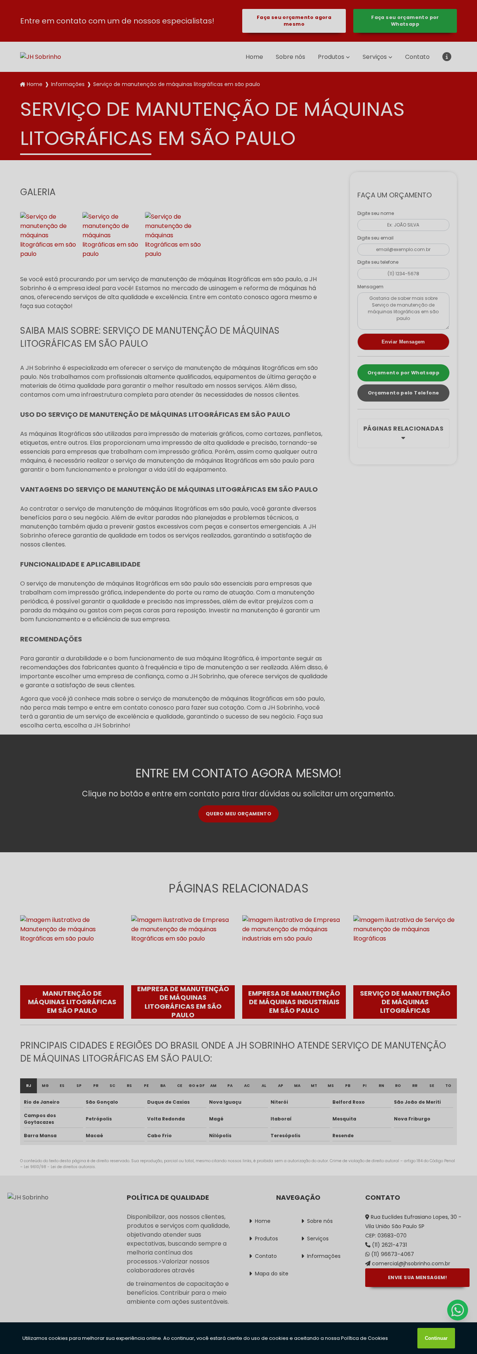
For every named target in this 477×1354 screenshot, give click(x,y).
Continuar (436, 1338)
